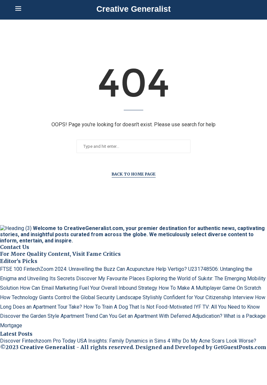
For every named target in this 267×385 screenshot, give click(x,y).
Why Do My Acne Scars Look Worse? (214, 341)
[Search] (248, 9)
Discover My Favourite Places (110, 278)
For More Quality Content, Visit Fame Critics (60, 254)
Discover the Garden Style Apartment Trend (49, 316)
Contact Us (14, 247)
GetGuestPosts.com (240, 347)
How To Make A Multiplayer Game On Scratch (210, 288)
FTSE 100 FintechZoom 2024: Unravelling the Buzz (57, 269)
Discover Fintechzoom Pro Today (38, 341)
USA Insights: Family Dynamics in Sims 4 (123, 341)
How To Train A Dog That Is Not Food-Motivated (137, 307)
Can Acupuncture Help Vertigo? (152, 269)
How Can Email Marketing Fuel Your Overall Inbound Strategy (88, 288)
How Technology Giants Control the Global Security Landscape (70, 297)
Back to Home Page (134, 174)
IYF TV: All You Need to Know (227, 307)
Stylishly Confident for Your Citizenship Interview (198, 297)
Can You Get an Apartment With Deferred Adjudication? (160, 316)
